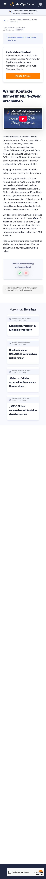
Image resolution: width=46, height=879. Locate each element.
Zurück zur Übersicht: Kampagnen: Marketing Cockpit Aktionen (22, 289)
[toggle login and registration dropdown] (40, 4)
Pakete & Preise (23, 76)
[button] (19, 273)
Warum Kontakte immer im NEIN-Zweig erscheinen (22, 39)
